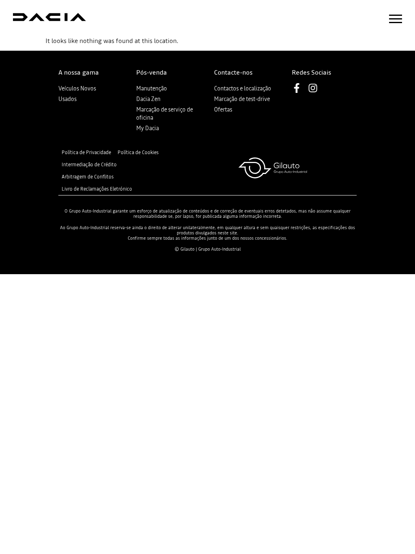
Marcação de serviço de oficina (164, 113)
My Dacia (147, 128)
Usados (67, 99)
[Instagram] (313, 88)
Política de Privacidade (86, 152)
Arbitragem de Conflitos (87, 177)
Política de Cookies (138, 152)
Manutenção (151, 88)
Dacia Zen (148, 99)
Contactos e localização (242, 88)
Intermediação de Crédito (89, 164)
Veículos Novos (77, 88)
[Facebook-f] (297, 88)
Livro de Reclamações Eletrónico (97, 189)
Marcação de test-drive (242, 99)
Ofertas (223, 109)
